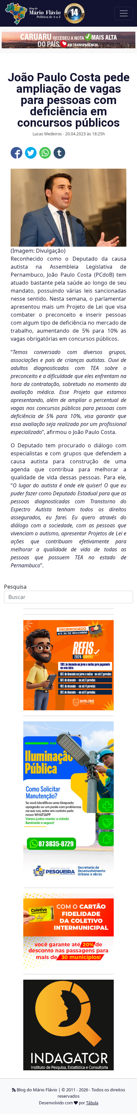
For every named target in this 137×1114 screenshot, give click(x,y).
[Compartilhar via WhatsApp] (45, 153)
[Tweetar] (31, 153)
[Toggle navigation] (123, 13)
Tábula (92, 1103)
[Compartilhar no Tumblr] (59, 153)
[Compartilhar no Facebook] (16, 153)
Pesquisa (15, 586)
